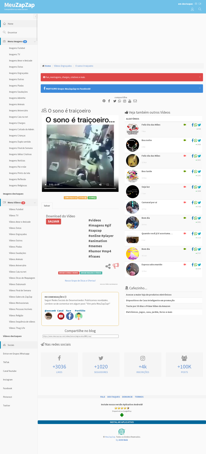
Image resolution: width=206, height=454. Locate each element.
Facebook (7, 388)
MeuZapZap (110, 437)
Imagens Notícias (17, 160)
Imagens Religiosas (18, 185)
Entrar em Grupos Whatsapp (16, 353)
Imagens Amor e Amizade (20, 60)
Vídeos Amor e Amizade (20, 221)
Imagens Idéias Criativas (20, 154)
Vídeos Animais (16, 259)
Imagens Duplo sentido (20, 141)
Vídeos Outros (15, 240)
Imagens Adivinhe (17, 98)
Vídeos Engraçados (18, 234)
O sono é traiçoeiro (84, 65)
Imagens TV (14, 54)
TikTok (6, 362)
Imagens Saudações (18, 91)
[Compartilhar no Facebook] (110, 101)
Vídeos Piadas (15, 246)
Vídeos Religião (16, 315)
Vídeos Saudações (17, 253)
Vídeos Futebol (16, 209)
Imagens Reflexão (17, 179)
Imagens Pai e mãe (17, 166)
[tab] (46, 205)
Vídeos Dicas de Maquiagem (22, 277)
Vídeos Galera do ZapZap (20, 296)
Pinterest (7, 396)
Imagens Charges (17, 123)
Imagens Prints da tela (19, 173)
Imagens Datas (16, 66)
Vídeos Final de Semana (20, 290)
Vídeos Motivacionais (19, 303)
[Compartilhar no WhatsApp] (120, 101)
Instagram (8, 379)
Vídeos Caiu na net (17, 271)
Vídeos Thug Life (17, 328)
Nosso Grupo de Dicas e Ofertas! (80, 280)
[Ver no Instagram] (125, 101)
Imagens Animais (17, 104)
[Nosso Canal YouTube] (130, 101)
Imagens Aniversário (18, 110)
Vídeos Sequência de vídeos (22, 321)
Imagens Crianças (17, 135)
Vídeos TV (13, 215)
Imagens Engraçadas (18, 73)
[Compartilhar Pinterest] (104, 101)
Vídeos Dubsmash (17, 284)
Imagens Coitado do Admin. (21, 129)
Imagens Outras (16, 79)
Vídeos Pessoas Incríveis (20, 309)
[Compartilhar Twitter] (115, 101)
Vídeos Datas (15, 228)
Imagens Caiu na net (18, 116)
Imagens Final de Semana (21, 148)
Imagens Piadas (16, 85)
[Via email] (135, 101)
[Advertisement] (122, 38)
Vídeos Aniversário (17, 265)
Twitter (6, 405)
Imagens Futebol (17, 48)
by (122, 439)
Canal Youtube (9, 371)
